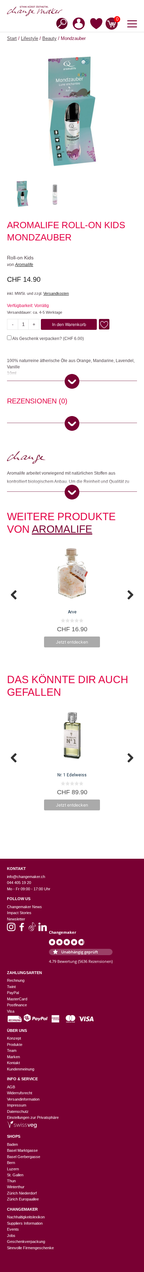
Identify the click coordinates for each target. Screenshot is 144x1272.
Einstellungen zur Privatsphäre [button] (33, 1117)
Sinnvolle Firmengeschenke (30, 1248)
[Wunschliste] (96, 25)
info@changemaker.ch (26, 877)
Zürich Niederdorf (22, 1193)
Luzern (13, 1169)
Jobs (11, 1235)
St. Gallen (15, 1175)
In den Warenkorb (69, 324)
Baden (12, 1144)
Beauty (49, 38)
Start (12, 38)
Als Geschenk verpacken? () (48, 338)
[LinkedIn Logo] (42, 929)
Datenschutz (18, 1111)
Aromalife (24, 264)
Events (13, 1229)
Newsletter (16, 919)
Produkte (14, 1044)
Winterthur (15, 1187)
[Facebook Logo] (21, 929)
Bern (11, 1163)
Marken (13, 1057)
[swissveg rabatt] (22, 1126)
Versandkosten (56, 293)
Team (11, 1050)
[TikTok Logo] (32, 929)
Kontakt (13, 1063)
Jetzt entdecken (72, 642)
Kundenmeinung (20, 1069)
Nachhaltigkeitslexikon (26, 1217)
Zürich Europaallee (23, 1199)
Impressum (16, 1105)
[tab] (37, 402)
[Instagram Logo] (11, 929)
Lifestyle (29, 38)
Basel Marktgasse (22, 1150)
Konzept (14, 1038)
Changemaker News (24, 907)
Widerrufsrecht (19, 1093)
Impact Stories (19, 913)
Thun (11, 1181)
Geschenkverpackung (26, 1241)
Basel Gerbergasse (23, 1157)
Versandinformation (23, 1099)
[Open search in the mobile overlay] (59, 23)
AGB (11, 1087)
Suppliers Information (25, 1223)
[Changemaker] (72, 11)
